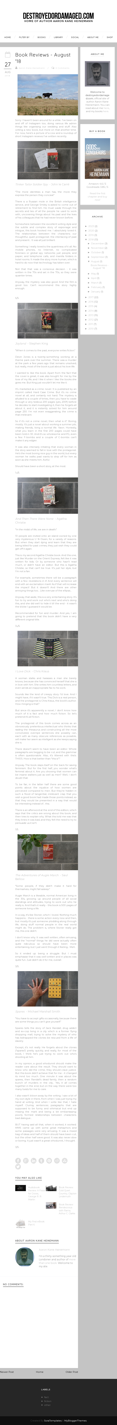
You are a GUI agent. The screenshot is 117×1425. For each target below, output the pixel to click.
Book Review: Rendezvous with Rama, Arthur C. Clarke (67, 1209)
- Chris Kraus (32, 671)
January (96, 291)
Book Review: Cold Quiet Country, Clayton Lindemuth (67, 1192)
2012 (91, 319)
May (94, 273)
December (98, 243)
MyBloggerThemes (75, 1420)
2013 (91, 315)
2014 (91, 310)
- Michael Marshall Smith (37, 1011)
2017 (91, 297)
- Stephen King (31, 343)
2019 (91, 235)
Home (39, 1371)
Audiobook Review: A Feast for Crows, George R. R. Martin (36, 1193)
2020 (91, 230)
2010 (91, 328)
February (96, 287)
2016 (91, 301)
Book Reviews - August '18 (99, 266)
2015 (91, 306)
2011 (91, 324)
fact (46, 1397)
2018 (91, 239)
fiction (47, 1401)
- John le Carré (42, 184)
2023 (91, 226)
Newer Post (7, 1371)
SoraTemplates (53, 1420)
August (95, 261)
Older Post (72, 1371)
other (47, 1405)
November (98, 247)
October (96, 252)
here (106, 108)
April (94, 278)
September (98, 256)
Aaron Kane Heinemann (32, 68)
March (95, 282)
